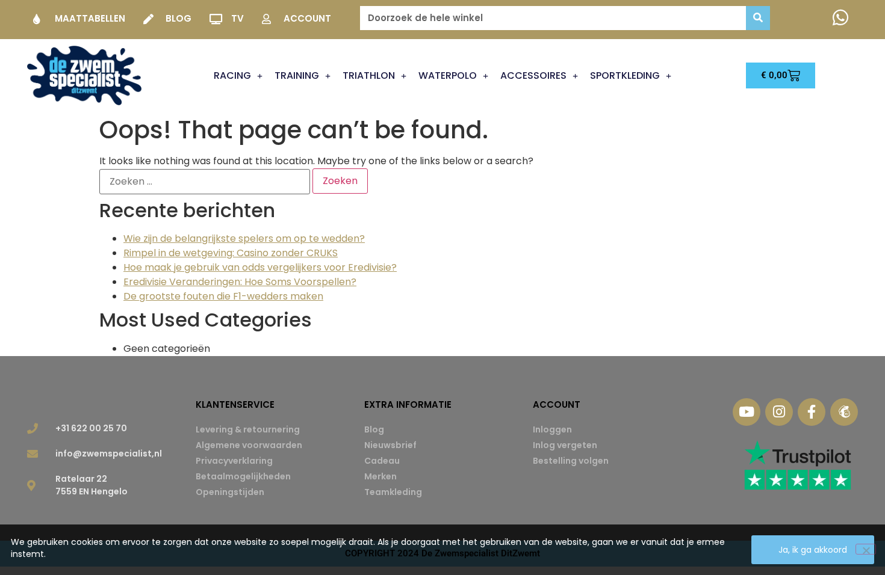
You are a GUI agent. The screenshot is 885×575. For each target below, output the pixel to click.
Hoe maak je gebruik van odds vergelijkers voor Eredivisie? (260, 267)
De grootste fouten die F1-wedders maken (223, 296)
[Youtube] (746, 412)
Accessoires (533, 75)
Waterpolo (447, 75)
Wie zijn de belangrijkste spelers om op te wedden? (244, 238)
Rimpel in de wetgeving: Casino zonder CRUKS (230, 253)
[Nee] (866, 549)
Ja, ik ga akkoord (812, 550)
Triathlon (369, 75)
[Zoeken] (758, 18)
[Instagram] (779, 412)
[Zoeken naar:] (204, 181)
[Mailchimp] (844, 412)
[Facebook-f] (811, 412)
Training (297, 75)
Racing (232, 75)
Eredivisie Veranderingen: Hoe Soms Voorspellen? (239, 282)
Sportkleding (625, 75)
